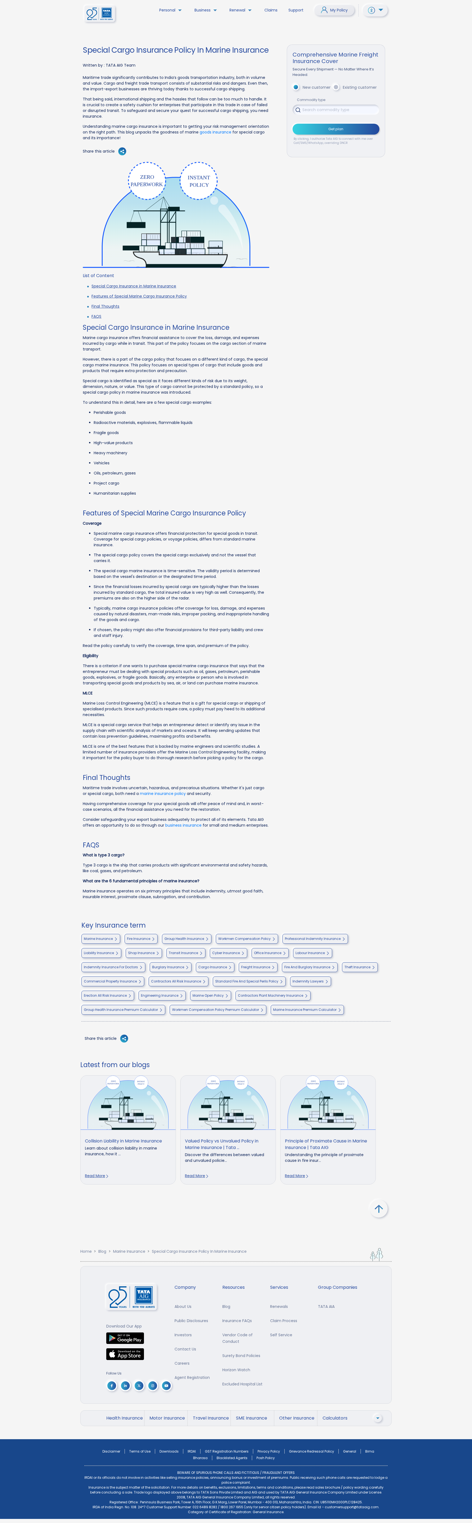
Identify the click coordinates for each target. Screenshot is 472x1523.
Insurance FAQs (237, 1320)
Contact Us (185, 1349)
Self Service (281, 1335)
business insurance (183, 825)
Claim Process (283, 1320)
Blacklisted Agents (232, 1458)
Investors (183, 1335)
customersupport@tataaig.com (352, 1507)
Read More (95, 1175)
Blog (102, 1251)
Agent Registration (192, 1377)
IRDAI (192, 1451)
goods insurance (215, 132)
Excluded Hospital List (242, 1384)
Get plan (335, 129)
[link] (128, 1129)
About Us (183, 1306)
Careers (182, 1363)
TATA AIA (326, 1306)
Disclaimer (111, 1451)
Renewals (279, 1306)
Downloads (169, 1451)
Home (86, 1251)
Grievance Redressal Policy (311, 1451)
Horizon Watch (236, 1370)
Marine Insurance (129, 1251)
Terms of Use (140, 1451)
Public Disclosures (191, 1320)
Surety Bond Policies (241, 1355)
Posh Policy (265, 1458)
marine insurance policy (163, 793)
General (349, 1451)
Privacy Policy (269, 1451)
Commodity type (311, 99)
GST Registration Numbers (227, 1451)
